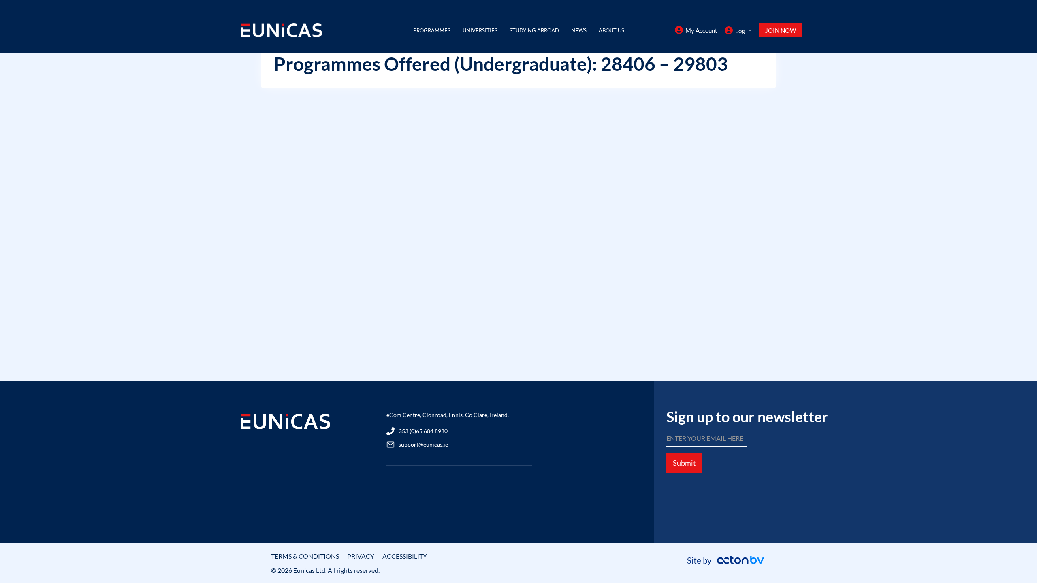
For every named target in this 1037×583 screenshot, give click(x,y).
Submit (684, 462)
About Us (611, 30)
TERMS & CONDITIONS (305, 556)
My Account (701, 30)
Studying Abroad (534, 30)
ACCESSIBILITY (404, 556)
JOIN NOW (780, 30)
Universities (480, 30)
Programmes (431, 30)
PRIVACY (360, 556)
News (579, 30)
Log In (743, 30)
